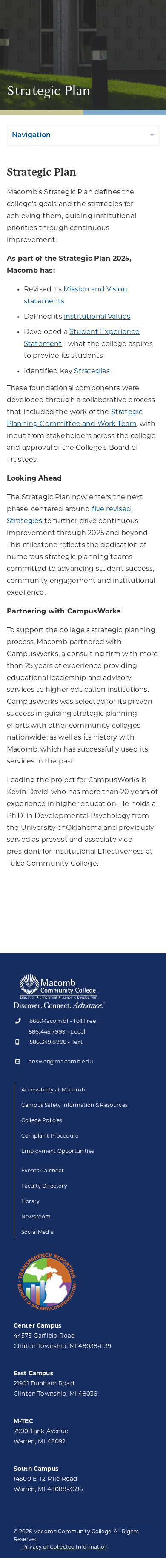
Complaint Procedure (49, 1136)
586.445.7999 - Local (57, 1032)
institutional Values (97, 317)
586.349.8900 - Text (56, 1042)
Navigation (31, 135)
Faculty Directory (44, 1186)
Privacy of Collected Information (65, 1547)
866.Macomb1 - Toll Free (62, 1021)
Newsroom (36, 1217)
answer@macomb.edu (61, 1062)
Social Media (37, 1232)
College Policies (42, 1120)
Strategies (92, 371)
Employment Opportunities (57, 1151)
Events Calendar (42, 1171)
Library (30, 1201)
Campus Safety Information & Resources (74, 1105)
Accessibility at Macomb (53, 1090)
